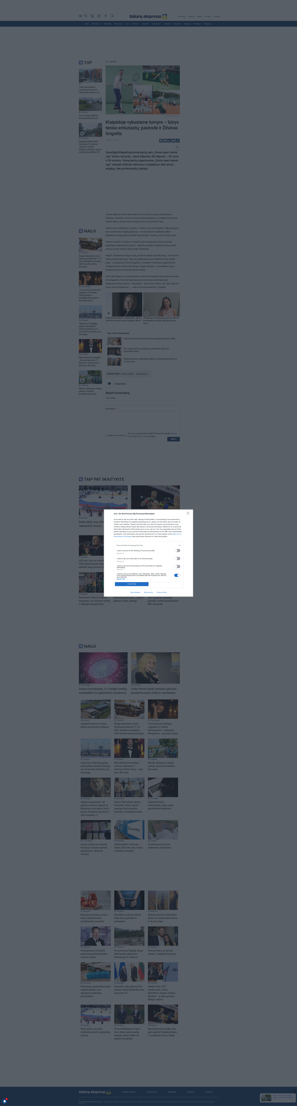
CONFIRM (132, 584)
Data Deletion (135, 592)
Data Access (148, 592)
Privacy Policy (162, 592)
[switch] (177, 550)
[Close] (188, 514)
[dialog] (148, 553)
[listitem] (148, 545)
